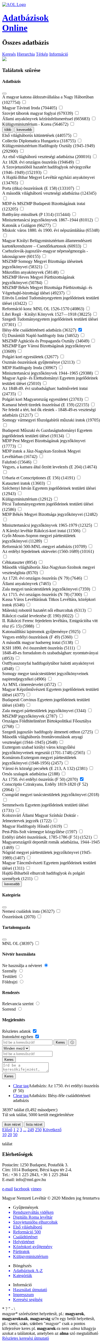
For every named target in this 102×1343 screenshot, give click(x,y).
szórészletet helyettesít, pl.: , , (43, 1316)
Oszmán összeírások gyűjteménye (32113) (39, 362)
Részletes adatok (17, 1031)
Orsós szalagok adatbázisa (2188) (31, 774)
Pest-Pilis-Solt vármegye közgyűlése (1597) (40, 831)
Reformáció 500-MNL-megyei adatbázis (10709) (45, 546)
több (7, 130)
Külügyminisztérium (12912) (27, 499)
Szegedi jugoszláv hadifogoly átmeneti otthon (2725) (48, 732)
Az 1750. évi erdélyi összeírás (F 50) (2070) (40, 779)
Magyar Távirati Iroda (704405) (30, 108)
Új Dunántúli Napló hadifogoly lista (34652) (41, 335)
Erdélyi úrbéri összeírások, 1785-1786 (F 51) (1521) (47, 837)
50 (15, 1134)
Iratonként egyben (18, 1036)
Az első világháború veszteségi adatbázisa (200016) (47, 156)
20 (10, 1134)
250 (38, 1129)
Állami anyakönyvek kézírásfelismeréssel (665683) (46, 118)
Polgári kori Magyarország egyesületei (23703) (43, 399)
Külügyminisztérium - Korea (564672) (35, 124)
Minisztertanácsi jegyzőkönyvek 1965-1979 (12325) (47, 525)
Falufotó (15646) (17, 462)
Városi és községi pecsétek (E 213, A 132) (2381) (45, 768)
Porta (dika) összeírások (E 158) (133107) (38, 188)
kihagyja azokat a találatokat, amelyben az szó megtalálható (50, 1331)
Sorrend (9, 1009)
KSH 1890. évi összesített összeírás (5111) (39, 648)
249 (30, 1129)
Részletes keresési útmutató (25, 1338)
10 (4, 1134)
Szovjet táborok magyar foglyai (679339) (38, 113)
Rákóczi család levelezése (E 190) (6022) (38, 615)
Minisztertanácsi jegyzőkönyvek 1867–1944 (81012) (48, 220)
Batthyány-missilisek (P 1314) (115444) (36, 214)
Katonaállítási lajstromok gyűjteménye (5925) (41, 631)
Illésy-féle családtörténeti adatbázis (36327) (39, 330)
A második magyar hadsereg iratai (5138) (38, 642)
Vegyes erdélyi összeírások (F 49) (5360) (37, 637)
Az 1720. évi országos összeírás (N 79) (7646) (42, 578)
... (24, 1129)
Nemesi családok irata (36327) (28, 911)
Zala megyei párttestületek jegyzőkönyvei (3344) (44, 710)
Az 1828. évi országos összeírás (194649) (38, 162)
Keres (60, 1042)
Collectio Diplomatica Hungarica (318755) (39, 140)
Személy (10, 971)
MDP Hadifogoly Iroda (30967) (30, 367)
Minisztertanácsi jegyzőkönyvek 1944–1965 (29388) (48, 373)
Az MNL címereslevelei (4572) (29, 684)
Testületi (10, 976)
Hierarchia (26, 54)
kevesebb (24, 130)
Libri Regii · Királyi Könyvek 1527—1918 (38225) (47, 314)
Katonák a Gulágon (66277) (27, 225)
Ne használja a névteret (22, 965)
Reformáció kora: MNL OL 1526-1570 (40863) (43, 308)
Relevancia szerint (18, 1003)
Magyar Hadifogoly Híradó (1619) (32, 826)
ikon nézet (12, 1124)
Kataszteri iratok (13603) (24, 483)
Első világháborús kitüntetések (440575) (37, 135)
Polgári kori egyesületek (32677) (30, 356)
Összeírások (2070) (19, 916)
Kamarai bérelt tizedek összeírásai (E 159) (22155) (46, 404)
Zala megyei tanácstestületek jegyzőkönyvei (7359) (46, 589)
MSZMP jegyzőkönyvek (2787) (30, 716)
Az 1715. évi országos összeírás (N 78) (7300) (42, 594)
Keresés (9, 54)
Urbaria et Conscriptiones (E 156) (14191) (39, 477)
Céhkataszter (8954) (20, 562)
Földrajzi (10, 982)
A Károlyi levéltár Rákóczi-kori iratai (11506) (41, 530)
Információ (58, 54)
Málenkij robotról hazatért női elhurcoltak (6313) (44, 610)
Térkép (42, 54)
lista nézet (34, 1124)
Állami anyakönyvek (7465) (27, 583)
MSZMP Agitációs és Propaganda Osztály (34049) (46, 341)
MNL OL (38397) (18, 943)
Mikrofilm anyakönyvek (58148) (31, 272)
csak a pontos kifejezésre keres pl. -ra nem (43, 1326)
